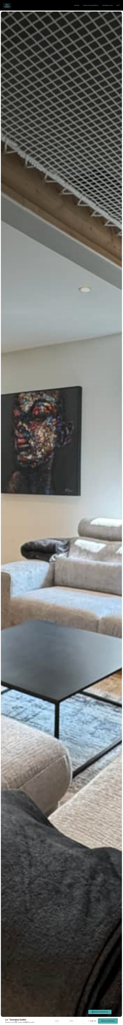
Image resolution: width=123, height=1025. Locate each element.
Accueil (76, 5)
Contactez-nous (107, 5)
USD (117, 5)
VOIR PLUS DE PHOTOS (101, 1012)
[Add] (95, 1021)
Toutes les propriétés (90, 5)
